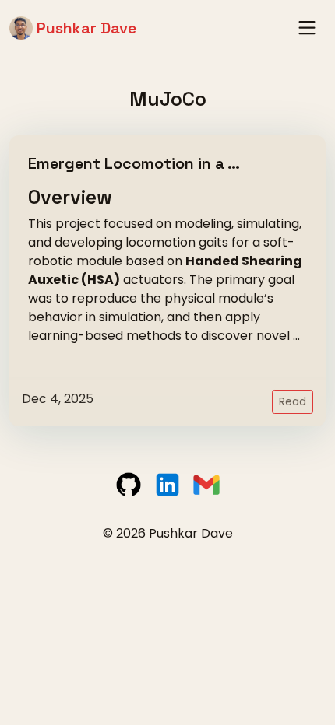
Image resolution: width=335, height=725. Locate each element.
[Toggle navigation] (307, 28)
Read (292, 401)
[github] (130, 484)
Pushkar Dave (84, 28)
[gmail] (206, 484)
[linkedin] (169, 484)
